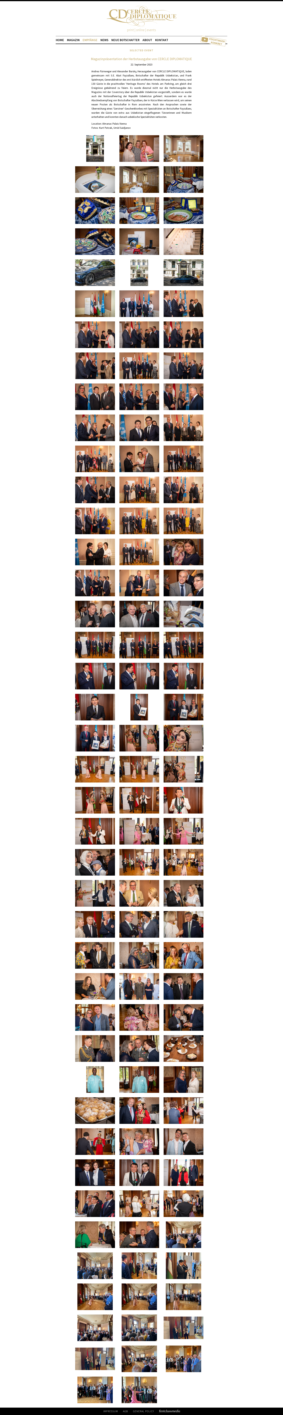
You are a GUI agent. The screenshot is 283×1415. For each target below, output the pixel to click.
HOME (60, 40)
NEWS (104, 40)
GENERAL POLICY (143, 1411)
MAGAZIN (73, 40)
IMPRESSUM (110, 1411)
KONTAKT (161, 40)
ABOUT (147, 40)
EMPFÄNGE (90, 40)
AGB (125, 1411)
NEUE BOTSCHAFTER (125, 40)
